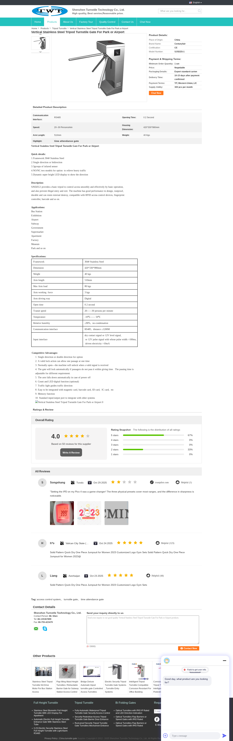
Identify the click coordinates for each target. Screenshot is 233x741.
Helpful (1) (186, 482)
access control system (49, 599)
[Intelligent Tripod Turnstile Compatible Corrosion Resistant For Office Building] (140, 671)
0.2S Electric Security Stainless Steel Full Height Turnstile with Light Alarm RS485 (51, 731)
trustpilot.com (162, 482)
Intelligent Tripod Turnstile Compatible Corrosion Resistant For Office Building (140, 686)
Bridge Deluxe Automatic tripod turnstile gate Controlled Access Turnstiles (92, 686)
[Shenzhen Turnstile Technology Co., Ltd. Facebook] (157, 720)
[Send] (224, 735)
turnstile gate (71, 599)
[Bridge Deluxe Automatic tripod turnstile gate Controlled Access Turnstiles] (92, 671)
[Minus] (224, 660)
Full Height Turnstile (46, 702)
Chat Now (145, 21)
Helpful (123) (167, 543)
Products (52, 21)
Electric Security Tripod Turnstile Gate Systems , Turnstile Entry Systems (115, 686)
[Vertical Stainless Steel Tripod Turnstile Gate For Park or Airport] (40, 43)
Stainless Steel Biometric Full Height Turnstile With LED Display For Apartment (50, 713)
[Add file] (165, 735)
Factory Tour (86, 21)
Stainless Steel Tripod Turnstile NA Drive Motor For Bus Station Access (42, 686)
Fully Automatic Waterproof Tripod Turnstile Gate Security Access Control (92, 711)
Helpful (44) (158, 575)
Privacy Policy (51, 738)
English (196, 2)
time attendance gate (92, 599)
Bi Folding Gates (125, 702)
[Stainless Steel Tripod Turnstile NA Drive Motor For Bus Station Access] (43, 671)
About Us (68, 21)
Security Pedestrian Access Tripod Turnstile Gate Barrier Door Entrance (91, 718)
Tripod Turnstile (59, 28)
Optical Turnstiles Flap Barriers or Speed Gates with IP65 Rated (131, 718)
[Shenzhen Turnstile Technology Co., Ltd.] (50, 11)
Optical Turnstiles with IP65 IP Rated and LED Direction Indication (132, 711)
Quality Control (107, 21)
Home (37, 21)
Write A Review (71, 452)
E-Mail (158, 724)
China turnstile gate (68, 738)
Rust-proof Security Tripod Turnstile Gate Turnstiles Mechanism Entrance (92, 724)
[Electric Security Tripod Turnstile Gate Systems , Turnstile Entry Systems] (116, 671)
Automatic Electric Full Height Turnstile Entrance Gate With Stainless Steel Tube (51, 722)
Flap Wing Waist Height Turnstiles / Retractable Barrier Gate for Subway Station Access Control (67, 686)
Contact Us (128, 21)
